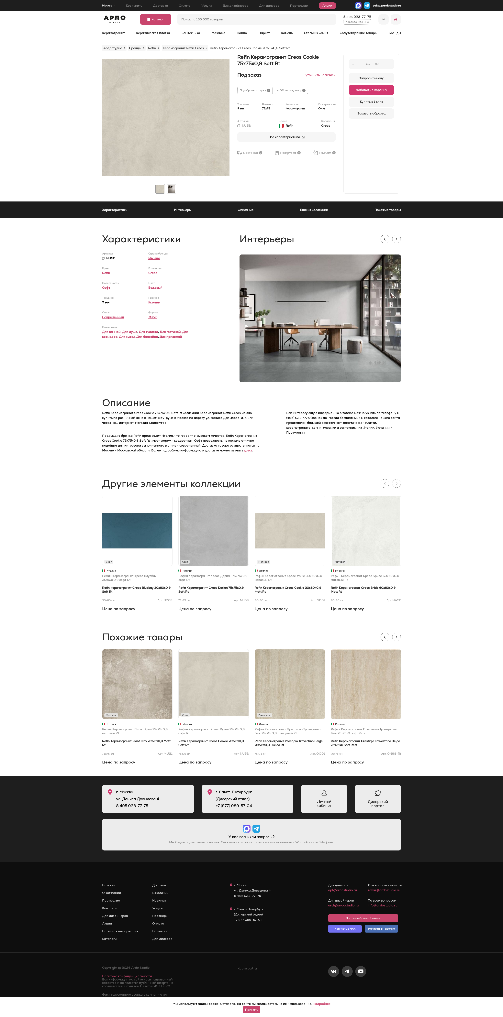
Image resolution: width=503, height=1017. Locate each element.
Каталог (157, 19)
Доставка (160, 6)
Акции (327, 6)
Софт (106, 288)
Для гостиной (170, 332)
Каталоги (109, 939)
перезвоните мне (357, 22)
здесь (248, 450)
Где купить (134, 6)
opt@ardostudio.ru (342, 890)
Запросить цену (371, 78)
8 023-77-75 (357, 17)
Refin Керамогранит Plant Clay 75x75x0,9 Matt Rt (136, 743)
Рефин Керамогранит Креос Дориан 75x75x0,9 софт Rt (212, 578)
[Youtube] (360, 984)
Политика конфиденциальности (127, 976)
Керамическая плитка (153, 33)
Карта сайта (247, 968)
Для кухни (127, 337)
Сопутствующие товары (358, 33)
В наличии (160, 893)
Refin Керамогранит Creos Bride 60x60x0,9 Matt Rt (363, 589)
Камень (287, 33)
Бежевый (155, 288)
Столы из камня (316, 33)
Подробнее (321, 1004)
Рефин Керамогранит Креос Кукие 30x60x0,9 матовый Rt (288, 578)
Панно (242, 33)
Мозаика (218, 33)
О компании (111, 893)
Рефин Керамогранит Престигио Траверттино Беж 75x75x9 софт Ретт (364, 731)
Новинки (159, 900)
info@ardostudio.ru (382, 905)
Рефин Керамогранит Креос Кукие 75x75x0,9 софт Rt (211, 731)
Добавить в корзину (371, 90)
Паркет (264, 33)
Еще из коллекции (314, 210)
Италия (154, 258)
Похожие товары (387, 210)
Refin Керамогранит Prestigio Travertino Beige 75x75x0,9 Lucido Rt (289, 743)
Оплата (185, 6)
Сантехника (191, 33)
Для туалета (148, 332)
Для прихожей (171, 337)
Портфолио (299, 6)
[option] (165, 117)
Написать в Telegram (381, 928)
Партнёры (160, 916)
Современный (113, 317)
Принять (251, 1010)
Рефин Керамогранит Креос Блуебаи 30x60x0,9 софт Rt (129, 578)
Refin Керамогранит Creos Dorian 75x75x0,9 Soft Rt (211, 589)
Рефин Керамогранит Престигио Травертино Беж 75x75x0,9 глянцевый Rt (287, 731)
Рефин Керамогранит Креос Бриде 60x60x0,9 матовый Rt (365, 578)
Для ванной (111, 332)
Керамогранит (113, 33)
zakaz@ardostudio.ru (387, 5)
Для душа (129, 332)
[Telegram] (347, 984)
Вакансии (159, 931)
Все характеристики (284, 137)
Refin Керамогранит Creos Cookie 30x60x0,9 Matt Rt (288, 589)
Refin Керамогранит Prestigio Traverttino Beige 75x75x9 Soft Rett (365, 743)
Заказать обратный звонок (363, 918)
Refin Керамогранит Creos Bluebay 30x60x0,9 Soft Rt (136, 589)
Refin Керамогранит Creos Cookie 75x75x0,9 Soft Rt (211, 743)
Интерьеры (182, 210)
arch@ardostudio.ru (343, 905)
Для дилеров (269, 6)
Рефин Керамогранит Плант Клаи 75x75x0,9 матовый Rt (135, 731)
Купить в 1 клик (371, 102)
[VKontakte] (333, 984)
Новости (108, 885)
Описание (245, 210)
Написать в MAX (345, 928)
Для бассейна (147, 337)
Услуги (206, 6)
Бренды (395, 33)
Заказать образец (371, 113)
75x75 (152, 317)
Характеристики (115, 210)
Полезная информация (120, 931)
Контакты (109, 908)
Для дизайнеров (235, 6)
